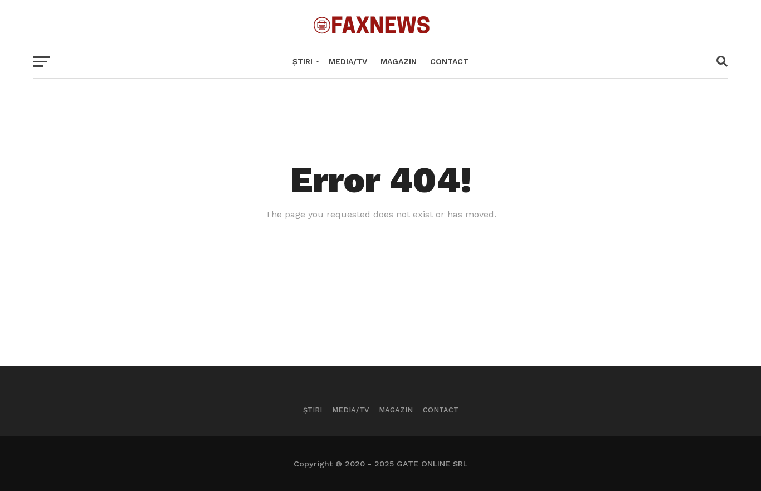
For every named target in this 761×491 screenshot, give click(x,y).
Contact (449, 61)
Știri (302, 61)
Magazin (398, 61)
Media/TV (348, 61)
